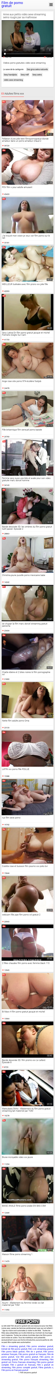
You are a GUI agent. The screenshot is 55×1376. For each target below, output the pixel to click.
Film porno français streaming (33, 1359)
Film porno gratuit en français (32, 1354)
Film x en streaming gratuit (40, 1349)
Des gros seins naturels (37, 69)
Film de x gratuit (34, 1351)
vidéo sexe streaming (13, 80)
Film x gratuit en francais (22, 1365)
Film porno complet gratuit (24, 1367)
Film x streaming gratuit (13, 1346)
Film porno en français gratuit (14, 1370)
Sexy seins (37, 74)
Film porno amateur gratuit (40, 1346)
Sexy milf (25, 74)
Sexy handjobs (10, 74)
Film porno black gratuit (13, 1351)
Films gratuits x (45, 1367)
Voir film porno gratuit (27, 1357)
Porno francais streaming (24, 1362)
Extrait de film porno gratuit (14, 1349)
